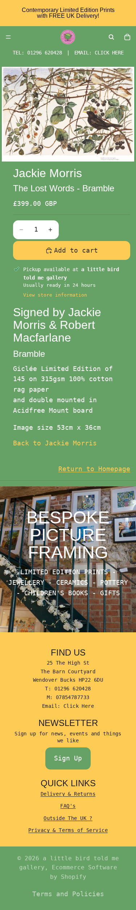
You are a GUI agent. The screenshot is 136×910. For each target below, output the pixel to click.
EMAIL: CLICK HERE (99, 53)
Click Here (78, 706)
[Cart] (127, 37)
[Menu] (8, 37)
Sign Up (68, 758)
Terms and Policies (68, 894)
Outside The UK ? (68, 818)
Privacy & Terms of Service (68, 830)
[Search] (111, 37)
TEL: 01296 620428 (37, 53)
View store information (55, 295)
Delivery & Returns (68, 794)
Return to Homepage (94, 469)
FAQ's (67, 806)
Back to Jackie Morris (55, 443)
